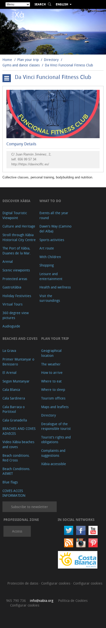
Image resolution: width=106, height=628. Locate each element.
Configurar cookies (56, 583)
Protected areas (14, 278)
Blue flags (10, 482)
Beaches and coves (19, 338)
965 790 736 (16, 600)
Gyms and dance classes (21, 65)
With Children (50, 256)
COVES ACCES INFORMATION (13, 493)
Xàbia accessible (53, 463)
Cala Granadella (14, 420)
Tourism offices (53, 398)
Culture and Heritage (18, 226)
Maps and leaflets (55, 406)
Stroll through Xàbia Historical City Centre (19, 237)
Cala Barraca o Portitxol (13, 409)
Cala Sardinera (13, 398)
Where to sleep (53, 389)
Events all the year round (53, 215)
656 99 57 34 (27, 159)
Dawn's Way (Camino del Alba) (55, 228)
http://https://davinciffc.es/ (30, 164)
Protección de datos (23, 583)
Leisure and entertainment (50, 276)
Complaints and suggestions (53, 453)
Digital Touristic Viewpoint (14, 215)
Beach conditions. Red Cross (16, 458)
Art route (46, 248)
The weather (51, 364)
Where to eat (51, 381)
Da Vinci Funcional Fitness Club (69, 65)
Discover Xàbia (16, 200)
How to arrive (52, 372)
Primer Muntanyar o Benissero (18, 361)
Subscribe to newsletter (29, 506)
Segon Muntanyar (16, 381)
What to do (50, 200)
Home (7, 59)
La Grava (9, 350)
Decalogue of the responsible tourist (56, 426)
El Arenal (9, 372)
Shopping (46, 265)
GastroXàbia (11, 287)
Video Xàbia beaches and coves (18, 444)
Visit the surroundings (49, 298)
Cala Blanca (11, 389)
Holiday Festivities (16, 295)
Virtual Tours (12, 304)
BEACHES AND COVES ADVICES (18, 431)
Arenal (7, 261)
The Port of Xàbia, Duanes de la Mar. (16, 250)
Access (17, 531)
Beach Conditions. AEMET (16, 471)
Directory (51, 59)
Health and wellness (55, 287)
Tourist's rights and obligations (56, 439)
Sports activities (51, 239)
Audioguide (11, 326)
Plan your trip (28, 59)
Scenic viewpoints (16, 270)
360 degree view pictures (15, 315)
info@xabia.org (41, 600)
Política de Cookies (73, 600)
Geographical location (51, 353)
